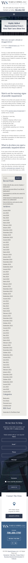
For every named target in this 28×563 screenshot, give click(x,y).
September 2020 (8, 382)
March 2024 (6, 281)
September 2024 (8, 267)
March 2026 (6, 222)
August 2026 (7, 210)
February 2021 (7, 369)
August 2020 (7, 384)
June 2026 (6, 215)
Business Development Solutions (13, 557)
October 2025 (7, 235)
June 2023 (6, 303)
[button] (14, 14)
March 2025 (6, 252)
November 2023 (7, 291)
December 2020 (7, 374)
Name (14, 436)
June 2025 (6, 245)
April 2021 (6, 365)
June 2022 (6, 333)
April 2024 (6, 279)
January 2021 (7, 372)
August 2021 (7, 357)
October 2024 (7, 264)
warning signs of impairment (16, 111)
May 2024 (6, 276)
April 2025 (6, 249)
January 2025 (7, 257)
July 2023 (6, 301)
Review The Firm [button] (14, 538)
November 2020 (7, 377)
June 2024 (6, 274)
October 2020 (7, 379)
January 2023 (7, 316)
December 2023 (7, 289)
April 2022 (6, 338)
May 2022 (6, 335)
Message (14, 460)
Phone (14, 452)
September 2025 (8, 237)
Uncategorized (7, 405)
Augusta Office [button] (14, 516)
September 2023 (8, 296)
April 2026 (6, 220)
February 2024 (7, 284)
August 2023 (7, 298)
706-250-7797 (20, 10)
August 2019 (7, 391)
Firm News (8, 47)
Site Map (12, 555)
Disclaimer (14, 478)
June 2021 (6, 360)
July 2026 (6, 213)
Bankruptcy (6, 398)
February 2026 (7, 225)
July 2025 (6, 242)
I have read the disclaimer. (15, 482)
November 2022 (7, 320)
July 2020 (6, 387)
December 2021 (7, 347)
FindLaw (14, 558)
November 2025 (7, 232)
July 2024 (6, 271)
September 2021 (8, 355)
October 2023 (7, 293)
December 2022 (7, 318)
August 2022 (7, 328)
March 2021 (6, 367)
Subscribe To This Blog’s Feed (11, 412)
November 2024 (7, 262)
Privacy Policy (20, 555)
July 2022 (6, 330)
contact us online (19, 429)
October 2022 (7, 323)
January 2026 (7, 227)
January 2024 (7, 286)
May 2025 (6, 247)
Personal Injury (7, 403)
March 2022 (6, 340)
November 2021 (7, 350)
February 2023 (7, 313)
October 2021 (7, 352)
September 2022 (8, 325)
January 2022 (7, 345)
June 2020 (6, 389)
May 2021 (6, 362)
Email (14, 444)
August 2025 (7, 240)
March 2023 (6, 311)
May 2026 (6, 218)
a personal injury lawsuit (13, 168)
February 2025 (7, 254)
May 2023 (6, 306)
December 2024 (7, 259)
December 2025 (7, 230)
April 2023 (6, 308)
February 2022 (7, 342)
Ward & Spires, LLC (14, 45)
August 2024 (7, 269)
